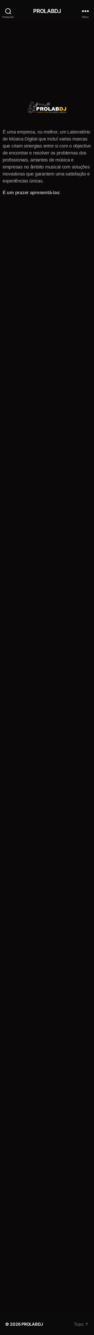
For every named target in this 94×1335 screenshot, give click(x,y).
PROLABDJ (47, 11)
